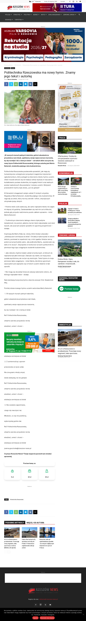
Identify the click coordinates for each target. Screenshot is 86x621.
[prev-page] (5, 552)
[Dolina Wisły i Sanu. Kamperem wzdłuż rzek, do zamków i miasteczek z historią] (70, 248)
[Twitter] (76, 1)
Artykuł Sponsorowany (64, 266)
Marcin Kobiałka (12, 79)
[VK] (30, 84)
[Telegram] (25, 84)
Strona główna (8, 65)
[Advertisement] (29, 491)
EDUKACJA (8, 20)
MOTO (43, 15)
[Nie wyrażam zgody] (83, 614)
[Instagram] (73, 1)
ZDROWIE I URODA (67, 235)
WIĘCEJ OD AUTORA (35, 523)
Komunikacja (66, 173)
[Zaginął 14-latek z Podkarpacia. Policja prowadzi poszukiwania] (62, 211)
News (13, 68)
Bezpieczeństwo (9, 537)
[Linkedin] (21, 84)
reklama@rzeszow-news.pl (48, 599)
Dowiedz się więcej (47, 618)
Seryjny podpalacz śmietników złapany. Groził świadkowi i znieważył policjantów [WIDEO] (74, 222)
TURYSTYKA (18, 20)
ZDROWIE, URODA (68, 15)
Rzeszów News (62, 165)
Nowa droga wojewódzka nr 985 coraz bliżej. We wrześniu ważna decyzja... (63, 190)
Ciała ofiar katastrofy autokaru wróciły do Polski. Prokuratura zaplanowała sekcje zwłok (28, 544)
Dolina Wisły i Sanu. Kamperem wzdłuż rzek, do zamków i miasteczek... (68, 261)
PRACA (62, 138)
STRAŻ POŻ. (17, 15)
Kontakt (63, 1)
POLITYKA (27, 15)
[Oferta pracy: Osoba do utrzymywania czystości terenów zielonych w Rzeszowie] (70, 148)
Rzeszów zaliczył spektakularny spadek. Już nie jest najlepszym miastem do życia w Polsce (47, 544)
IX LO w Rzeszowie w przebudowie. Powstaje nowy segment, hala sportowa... (69, 351)
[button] (79, 15)
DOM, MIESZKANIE (54, 15)
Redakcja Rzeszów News (65, 356)
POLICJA (7, 15)
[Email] (35, 84)
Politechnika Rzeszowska (16, 499)
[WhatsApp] (16, 84)
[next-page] (9, 552)
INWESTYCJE (65, 325)
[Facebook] (69, 1)
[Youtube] (80, 1)
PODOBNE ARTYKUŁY (14, 523)
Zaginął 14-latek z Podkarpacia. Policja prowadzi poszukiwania (75, 210)
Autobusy (73, 184)
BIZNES (35, 15)
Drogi (60, 184)
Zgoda (35, 618)
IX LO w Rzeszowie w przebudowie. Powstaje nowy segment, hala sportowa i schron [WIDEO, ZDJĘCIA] (11, 544)
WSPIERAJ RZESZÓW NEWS (68, 279)
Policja (63, 203)
